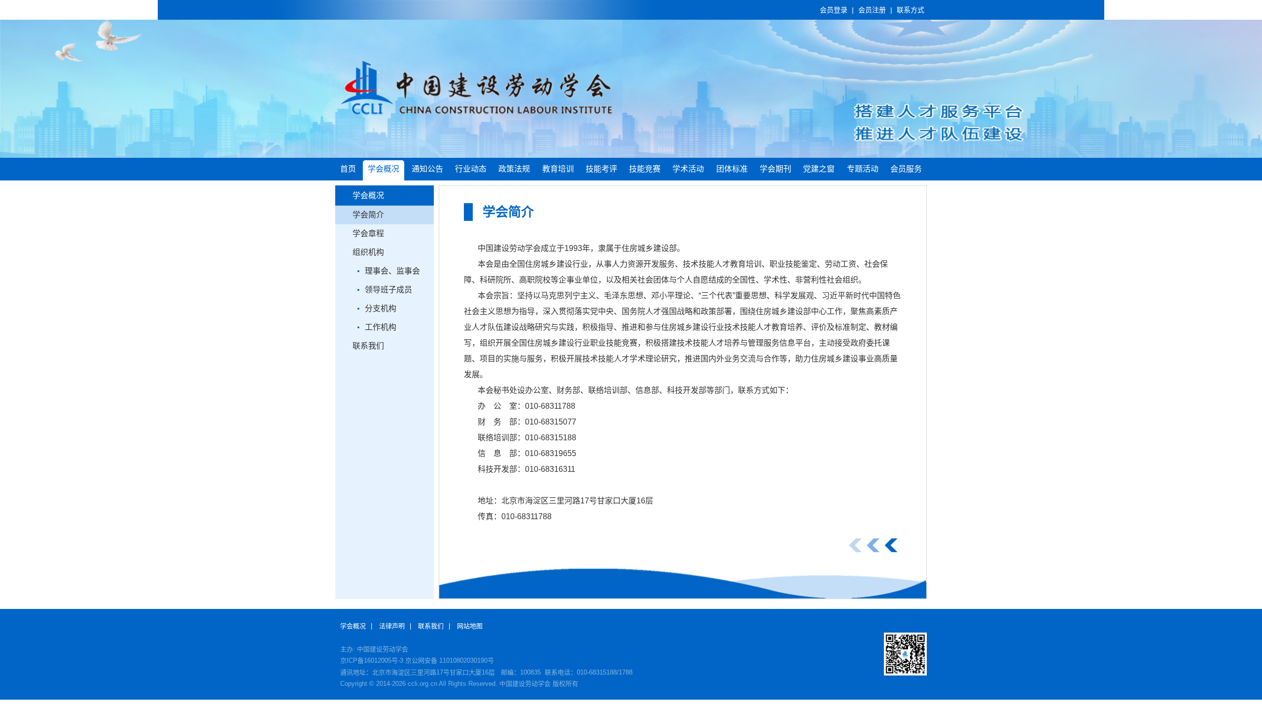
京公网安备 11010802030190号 (449, 660)
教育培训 (558, 169)
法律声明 (392, 626)
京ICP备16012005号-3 (371, 660)
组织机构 (368, 252)
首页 (348, 169)
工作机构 (380, 327)
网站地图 (470, 626)
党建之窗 (819, 169)
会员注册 (872, 10)
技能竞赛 (645, 169)
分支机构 (380, 308)
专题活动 (862, 169)
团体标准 (732, 169)
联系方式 (910, 10)
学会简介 (368, 215)
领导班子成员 (388, 289)
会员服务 (906, 169)
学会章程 (368, 233)
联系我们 (368, 346)
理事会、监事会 (392, 271)
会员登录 (833, 10)
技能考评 (601, 169)
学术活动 (688, 169)
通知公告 (427, 169)
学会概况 (383, 169)
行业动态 (471, 169)
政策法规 (514, 169)
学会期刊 (775, 169)
